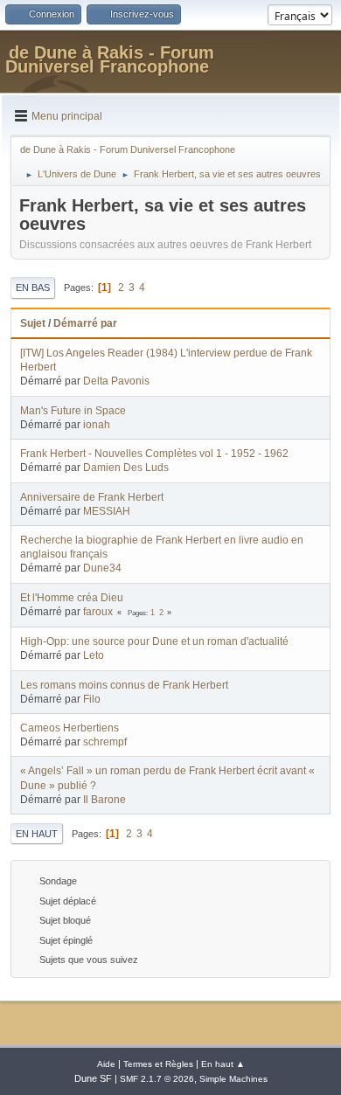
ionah (96, 425)
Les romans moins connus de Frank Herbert (124, 685)
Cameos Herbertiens (69, 728)
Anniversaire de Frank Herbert (92, 497)
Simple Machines (233, 1079)
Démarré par (85, 323)
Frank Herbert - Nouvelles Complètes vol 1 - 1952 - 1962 (154, 453)
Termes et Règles (158, 1064)
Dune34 (102, 568)
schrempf (105, 742)
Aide (106, 1064)
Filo (92, 699)
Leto (93, 655)
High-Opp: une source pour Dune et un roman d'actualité (154, 641)
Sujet (32, 323)
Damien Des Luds (126, 467)
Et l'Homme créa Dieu (71, 598)
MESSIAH (106, 511)
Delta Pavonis (116, 381)
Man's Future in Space (73, 411)
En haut (37, 833)
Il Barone (104, 800)
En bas (33, 287)
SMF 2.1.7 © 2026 (157, 1079)
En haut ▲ (223, 1064)
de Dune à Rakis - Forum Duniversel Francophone (109, 59)
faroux (98, 612)
